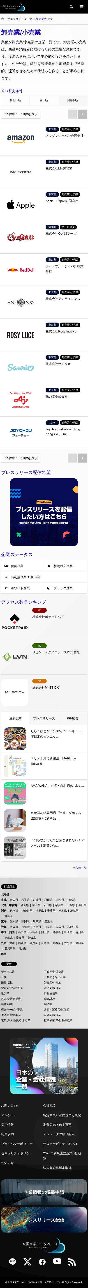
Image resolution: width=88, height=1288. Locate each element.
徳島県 (9, 937)
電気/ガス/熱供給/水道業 (15, 1020)
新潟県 (25, 905)
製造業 (48, 1004)
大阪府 (14, 926)
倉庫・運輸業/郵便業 (56, 1009)
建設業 (5, 993)
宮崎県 (80, 943)
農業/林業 (7, 1004)
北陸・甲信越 (9, 905)
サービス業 (8, 971)
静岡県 (25, 921)
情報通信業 (51, 993)
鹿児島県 (10, 948)
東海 (4, 921)
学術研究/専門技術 (12, 988)
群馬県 (9, 916)
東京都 (14, 910)
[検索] (71, 7)
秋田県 (48, 899)
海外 (4, 954)
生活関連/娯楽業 (11, 1015)
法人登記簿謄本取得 (57, 1168)
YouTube (59, 1263)
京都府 (25, 926)
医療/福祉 (7, 982)
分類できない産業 (55, 977)
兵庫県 (37, 926)
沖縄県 (23, 948)
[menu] (81, 7)
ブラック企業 (63, 588)
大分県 (68, 943)
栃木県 (63, 910)
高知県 (32, 937)
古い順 (44, 100)
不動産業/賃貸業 (54, 971)
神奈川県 (26, 910)
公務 (4, 977)
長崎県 (45, 943)
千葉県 (51, 910)
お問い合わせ (10, 1105)
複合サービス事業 (12, 1009)
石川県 (48, 905)
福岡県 (22, 943)
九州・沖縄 (8, 943)
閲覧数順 (72, 100)
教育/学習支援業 (11, 998)
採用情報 (7, 1124)
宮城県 (37, 899)
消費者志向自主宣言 (57, 1124)
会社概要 (49, 1105)
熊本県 (57, 943)
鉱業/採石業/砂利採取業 (58, 1020)
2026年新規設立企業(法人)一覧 (63, 1155)
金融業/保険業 (52, 1015)
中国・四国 (8, 932)
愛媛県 (20, 937)
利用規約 (7, 1134)
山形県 (60, 899)
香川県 (80, 932)
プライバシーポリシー (17, 1144)
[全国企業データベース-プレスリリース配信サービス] (13, 6)
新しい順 (15, 100)
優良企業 (17, 566)
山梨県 (71, 905)
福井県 (59, 905)
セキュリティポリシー (17, 1153)
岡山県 (45, 932)
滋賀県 (60, 926)
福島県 (71, 899)
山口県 (22, 932)
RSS (73, 1263)
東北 (4, 899)
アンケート (9, 1115)
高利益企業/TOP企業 (25, 577)
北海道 (5, 894)
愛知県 (14, 921)
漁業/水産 (50, 998)
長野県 (82, 905)
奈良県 (48, 926)
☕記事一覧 (80, 867)
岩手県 (25, 899)
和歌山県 (72, 926)
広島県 (34, 932)
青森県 (14, 899)
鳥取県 (68, 932)
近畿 (4, 926)
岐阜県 (37, 921)
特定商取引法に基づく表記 (62, 1115)
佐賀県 (34, 943)
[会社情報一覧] (44, 1066)
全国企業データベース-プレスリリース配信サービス (34, 1282)
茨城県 (74, 910)
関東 (4, 910)
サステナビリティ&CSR (60, 1144)
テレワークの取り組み (59, 1134)
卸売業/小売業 (52, 982)
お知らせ (7, 1163)
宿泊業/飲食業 (52, 988)
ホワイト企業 (20, 588)
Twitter (29, 1263)
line (14, 1263)
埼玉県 (40, 910)
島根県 (57, 932)
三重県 (48, 921)
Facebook (44, 1263)
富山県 (36, 905)
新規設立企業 (63, 566)
